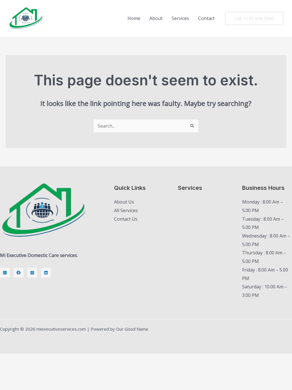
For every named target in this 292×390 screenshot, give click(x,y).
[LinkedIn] (46, 273)
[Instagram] (32, 273)
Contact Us (125, 219)
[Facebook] (18, 273)
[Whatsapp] (5, 273)
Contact (206, 18)
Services (180, 18)
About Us (124, 202)
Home (133, 18)
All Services (126, 210)
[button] (254, 18)
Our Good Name (132, 329)
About (156, 18)
